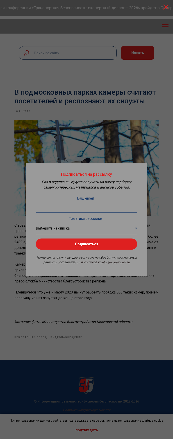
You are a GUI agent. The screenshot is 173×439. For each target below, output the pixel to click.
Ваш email (85, 198)
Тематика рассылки (85, 218)
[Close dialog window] (166, 7)
